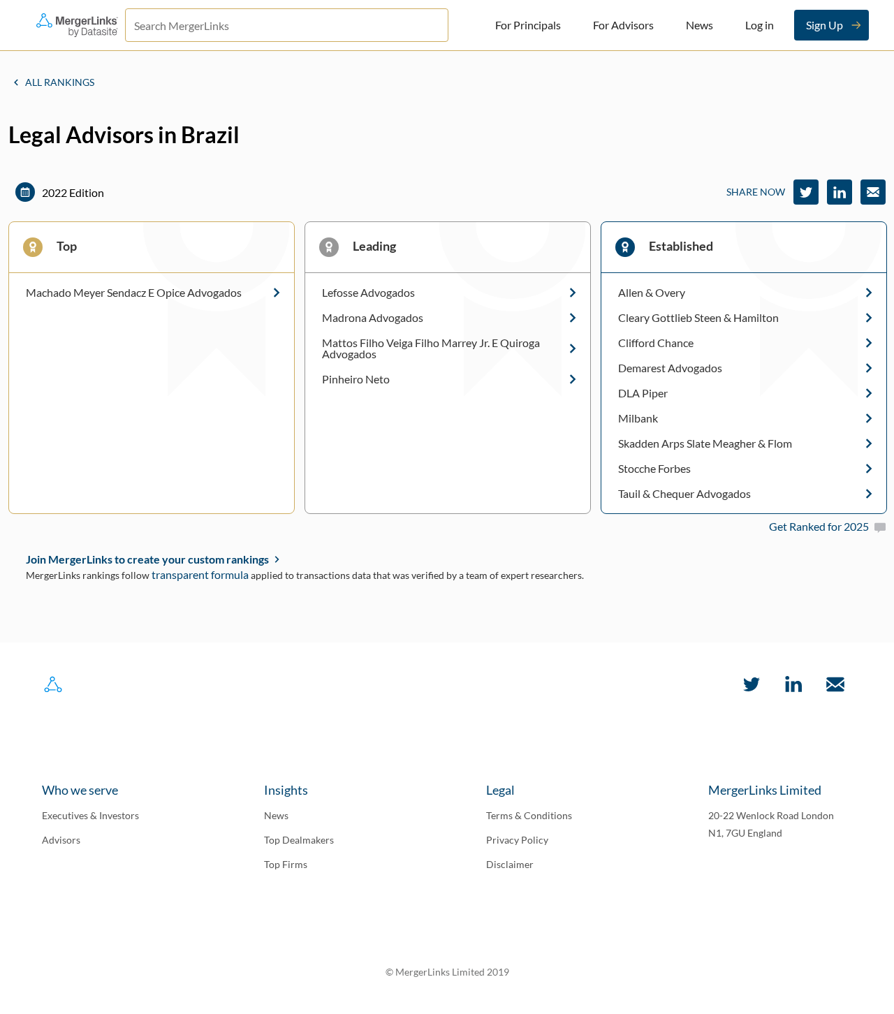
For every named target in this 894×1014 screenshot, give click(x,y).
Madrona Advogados (372, 317)
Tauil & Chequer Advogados (684, 493)
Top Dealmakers (299, 840)
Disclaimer (510, 864)
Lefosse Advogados (368, 292)
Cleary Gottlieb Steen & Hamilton (698, 317)
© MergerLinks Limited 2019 (447, 972)
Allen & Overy (651, 292)
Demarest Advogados (670, 368)
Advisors (61, 840)
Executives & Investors (90, 815)
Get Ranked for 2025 (819, 526)
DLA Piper (643, 393)
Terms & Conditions (529, 815)
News (699, 24)
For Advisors (623, 24)
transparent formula (200, 574)
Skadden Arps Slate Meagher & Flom (705, 443)
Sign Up (824, 24)
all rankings (59, 82)
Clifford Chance (656, 342)
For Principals (528, 24)
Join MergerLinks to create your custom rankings (147, 559)
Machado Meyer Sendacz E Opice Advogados (134, 292)
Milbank (638, 418)
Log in (759, 24)
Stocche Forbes (654, 468)
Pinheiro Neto (356, 379)
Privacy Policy (517, 840)
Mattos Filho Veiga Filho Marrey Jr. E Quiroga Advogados (431, 348)
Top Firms (285, 864)
